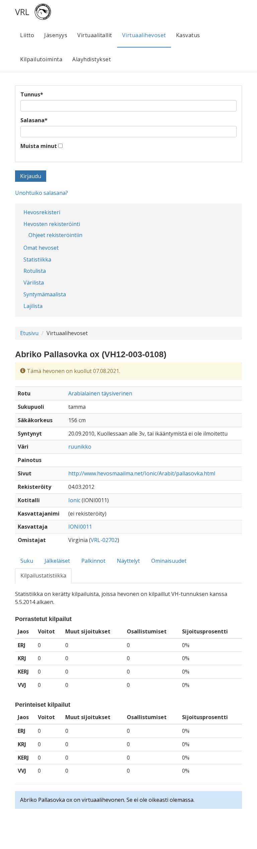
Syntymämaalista (44, 294)
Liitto (27, 35)
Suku (26, 560)
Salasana (34, 120)
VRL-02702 (104, 540)
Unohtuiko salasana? (41, 193)
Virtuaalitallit (94, 35)
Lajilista (32, 306)
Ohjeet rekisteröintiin (55, 235)
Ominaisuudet (168, 560)
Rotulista (34, 271)
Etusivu (29, 333)
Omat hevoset (41, 247)
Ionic (74, 500)
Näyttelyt (128, 560)
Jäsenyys (55, 35)
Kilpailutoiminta (41, 59)
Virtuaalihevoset (144, 35)
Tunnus (31, 94)
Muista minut (38, 146)
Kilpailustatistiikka (43, 575)
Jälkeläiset (57, 560)
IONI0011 (80, 526)
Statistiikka (37, 259)
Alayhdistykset (91, 59)
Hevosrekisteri (41, 212)
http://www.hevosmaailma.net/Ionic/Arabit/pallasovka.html (141, 473)
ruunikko (79, 446)
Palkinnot (93, 560)
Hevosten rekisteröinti (51, 224)
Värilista (33, 282)
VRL (22, 11)
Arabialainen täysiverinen (100, 393)
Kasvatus (188, 35)
